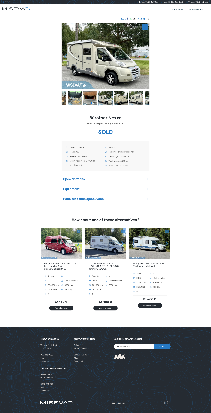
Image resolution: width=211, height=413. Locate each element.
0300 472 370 (46, 384)
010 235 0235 (80, 355)
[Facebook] (127, 18)
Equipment (71, 189)
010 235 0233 (46, 355)
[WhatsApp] (131, 18)
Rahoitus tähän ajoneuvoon (83, 199)
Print (140, 19)
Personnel (44, 361)
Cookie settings (118, 403)
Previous (65, 56)
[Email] (134, 18)
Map (42, 358)
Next (145, 56)
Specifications (74, 179)
